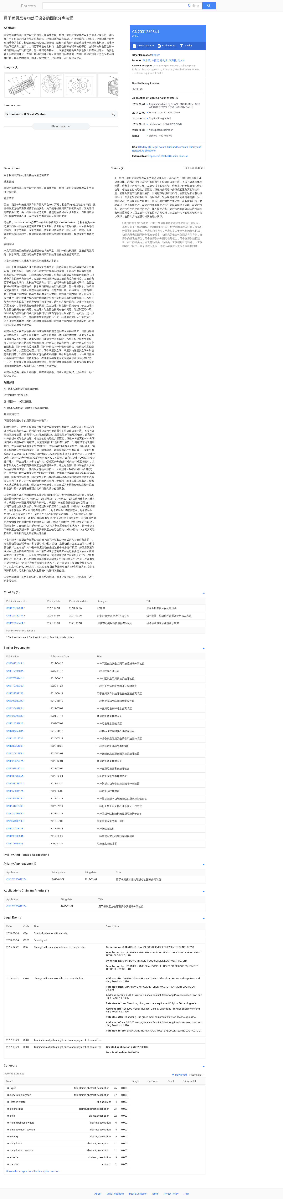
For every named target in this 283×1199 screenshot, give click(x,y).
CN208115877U (14, 783)
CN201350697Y (14, 843)
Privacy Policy (171, 1193)
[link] (11, 1088)
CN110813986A (14, 775)
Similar (188, 45)
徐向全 (164, 60)
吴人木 (181, 60)
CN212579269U (14, 813)
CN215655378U (14, 798)
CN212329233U (14, 715)
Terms (155, 1193)
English (156, 55)
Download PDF (145, 45)
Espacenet (154, 156)
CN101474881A (14, 723)
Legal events (159, 147)
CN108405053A (14, 730)
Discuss (183, 156)
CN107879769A (15, 608)
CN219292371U (14, 768)
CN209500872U (14, 700)
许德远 (155, 60)
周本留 (146, 60)
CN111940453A (14, 670)
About (97, 1193)
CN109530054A (14, 836)
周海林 (172, 60)
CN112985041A (15, 623)
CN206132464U (14, 663)
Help (186, 1193)
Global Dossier (169, 156)
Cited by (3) (144, 147)
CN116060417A (14, 791)
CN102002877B (14, 828)
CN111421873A (14, 738)
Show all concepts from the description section (32, 1171)
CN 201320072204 (16, 879)
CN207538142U (14, 678)
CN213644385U (14, 708)
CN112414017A (15, 615)
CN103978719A (14, 693)
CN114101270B (14, 806)
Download (181, 1074)
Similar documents (177, 147)
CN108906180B (14, 745)
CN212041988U (14, 753)
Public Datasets (138, 1193)
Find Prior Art (169, 45)
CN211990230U (14, 685)
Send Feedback (115, 1193)
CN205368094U (14, 821)
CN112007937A (14, 760)
